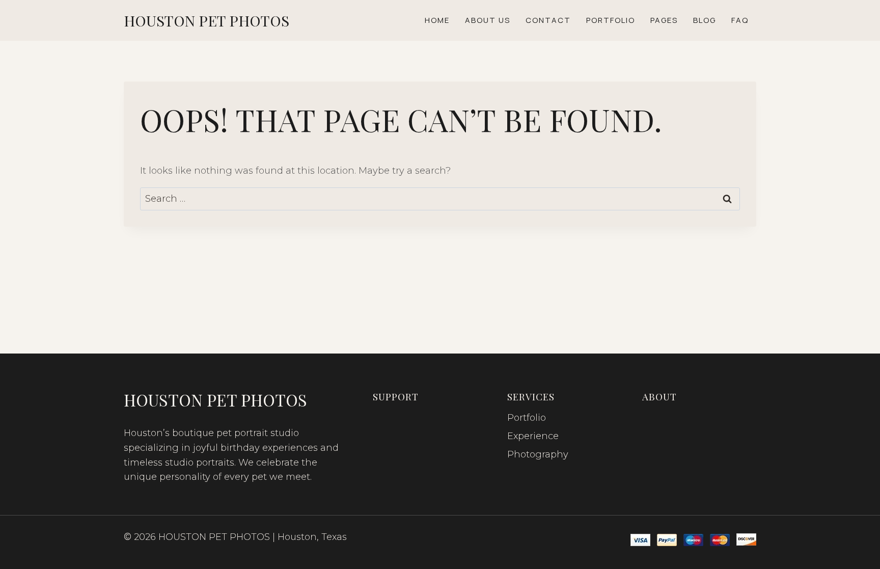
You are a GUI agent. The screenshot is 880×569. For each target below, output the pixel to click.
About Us (487, 20)
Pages (664, 20)
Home (437, 20)
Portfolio (610, 20)
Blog (704, 20)
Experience (533, 436)
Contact (548, 20)
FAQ (740, 20)
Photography (537, 454)
